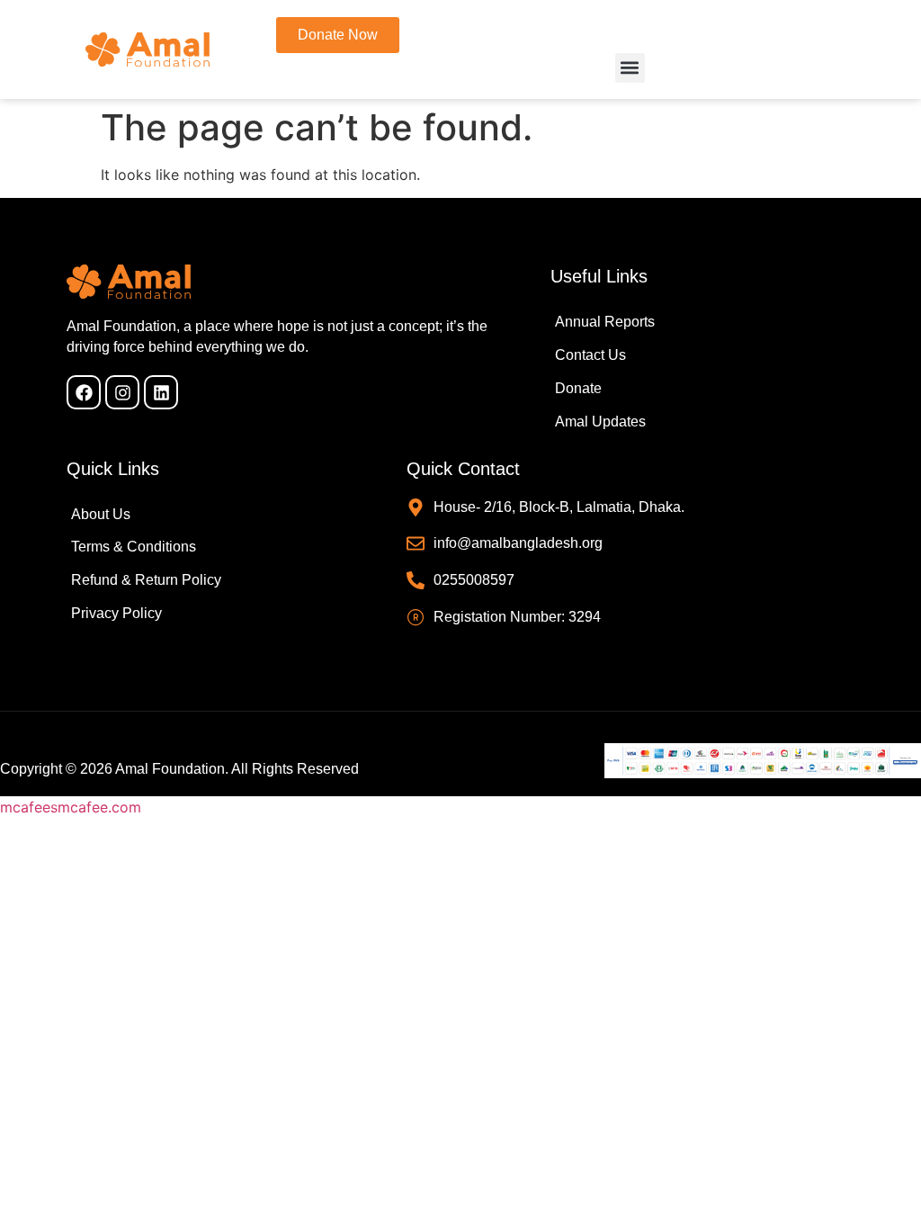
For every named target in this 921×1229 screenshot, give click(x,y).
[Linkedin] (161, 392)
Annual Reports (605, 321)
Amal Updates (600, 421)
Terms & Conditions (133, 546)
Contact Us (590, 355)
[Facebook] (84, 392)
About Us (100, 514)
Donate (578, 388)
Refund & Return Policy (146, 580)
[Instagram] (122, 392)
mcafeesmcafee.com (70, 807)
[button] (630, 68)
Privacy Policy (116, 613)
